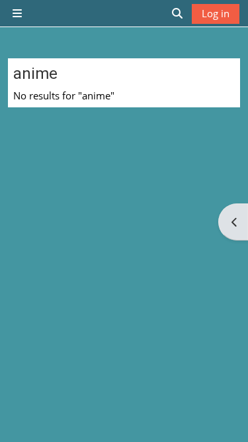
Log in (215, 13)
